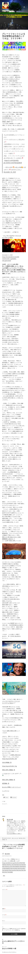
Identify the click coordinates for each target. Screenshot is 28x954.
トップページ (5, 791)
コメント (4, 889)
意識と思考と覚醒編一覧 (8, 770)
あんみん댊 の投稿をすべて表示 (13, 833)
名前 (3, 908)
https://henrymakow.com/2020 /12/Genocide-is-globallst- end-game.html (10, 258)
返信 (4, 875)
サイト (3, 920)
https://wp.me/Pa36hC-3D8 (9, 758)
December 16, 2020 (10, 172)
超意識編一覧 (5, 783)
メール (4, 914)
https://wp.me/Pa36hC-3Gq (9, 766)
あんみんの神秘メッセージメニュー (11, 787)
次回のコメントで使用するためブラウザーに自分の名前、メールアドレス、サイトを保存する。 (14, 929)
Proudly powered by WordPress (9, 952)
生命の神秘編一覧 (7, 762)
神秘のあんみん (8, 11)
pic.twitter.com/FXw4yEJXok (13, 163)
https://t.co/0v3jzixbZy (11, 160)
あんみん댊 (15, 838)
